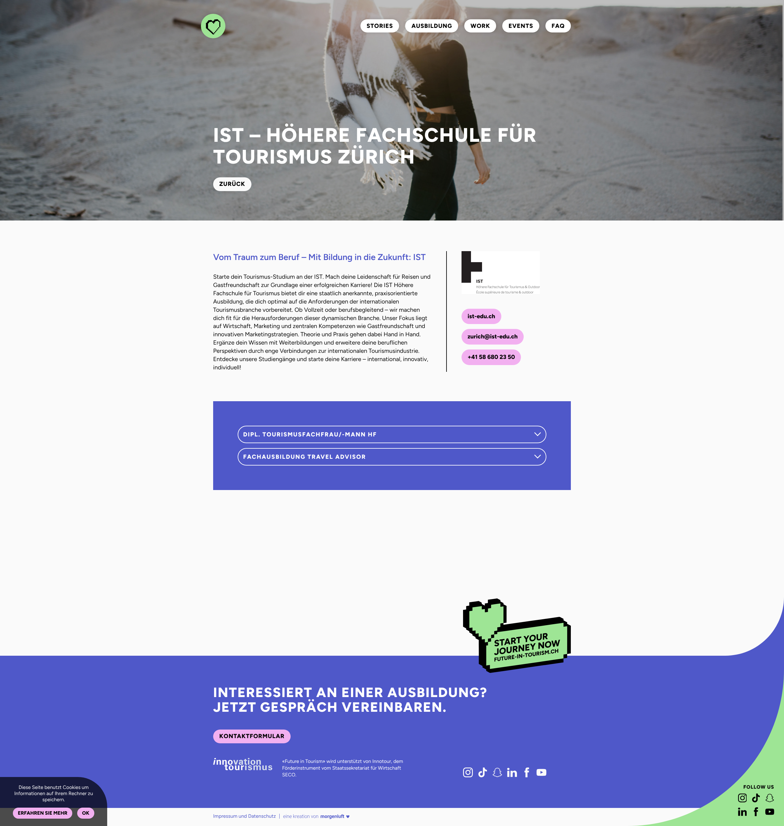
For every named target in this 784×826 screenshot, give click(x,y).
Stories (380, 25)
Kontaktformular (252, 736)
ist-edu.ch (481, 316)
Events (520, 25)
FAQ (558, 25)
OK (85, 813)
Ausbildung (431, 25)
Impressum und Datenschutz (244, 816)
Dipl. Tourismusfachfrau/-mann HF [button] (310, 434)
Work (480, 25)
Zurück (232, 183)
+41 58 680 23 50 (491, 356)
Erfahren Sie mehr (42, 813)
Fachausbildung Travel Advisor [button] (304, 456)
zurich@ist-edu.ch (493, 336)
